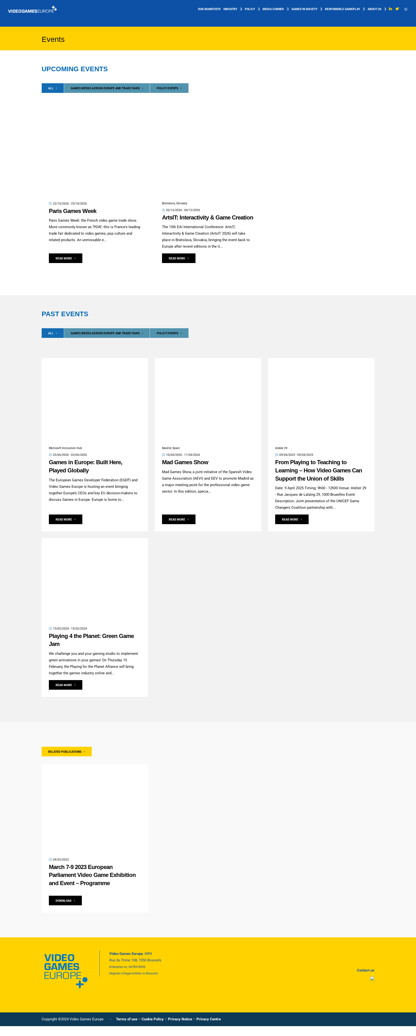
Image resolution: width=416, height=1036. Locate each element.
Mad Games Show (185, 462)
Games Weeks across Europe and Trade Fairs (105, 88)
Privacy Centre (208, 1019)
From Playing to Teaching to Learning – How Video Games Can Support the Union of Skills (318, 470)
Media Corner (273, 9)
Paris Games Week (72, 211)
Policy (250, 9)
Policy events (167, 88)
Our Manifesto (209, 9)
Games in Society (304, 9)
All (50, 88)
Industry (230, 9)
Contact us (365, 970)
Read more (64, 258)
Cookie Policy (153, 1019)
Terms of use (126, 1019)
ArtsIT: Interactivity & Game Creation (207, 217)
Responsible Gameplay (342, 9)
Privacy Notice (180, 1019)
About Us (374, 9)
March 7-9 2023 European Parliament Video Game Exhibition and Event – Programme (92, 875)
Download (64, 900)
